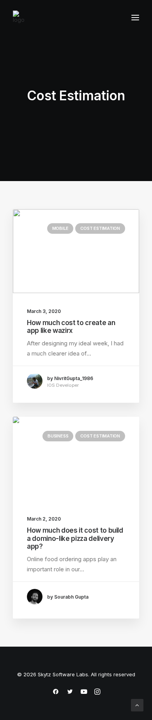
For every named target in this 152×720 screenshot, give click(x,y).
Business (58, 436)
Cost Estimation (100, 228)
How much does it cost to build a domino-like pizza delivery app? (75, 538)
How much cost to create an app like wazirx (71, 326)
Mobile (60, 228)
